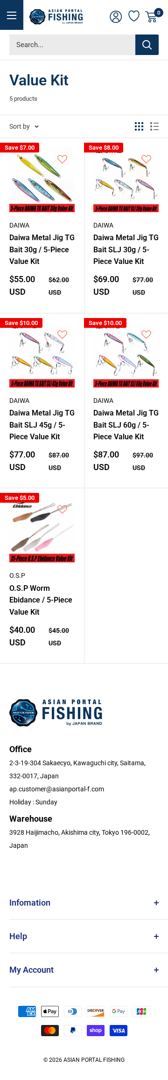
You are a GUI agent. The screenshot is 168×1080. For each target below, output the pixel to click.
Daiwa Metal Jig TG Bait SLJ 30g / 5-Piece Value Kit (126, 249)
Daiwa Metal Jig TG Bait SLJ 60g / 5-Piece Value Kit (126, 424)
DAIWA (19, 225)
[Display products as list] (154, 126)
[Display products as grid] (139, 126)
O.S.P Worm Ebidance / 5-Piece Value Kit (40, 600)
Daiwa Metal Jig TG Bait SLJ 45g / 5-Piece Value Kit (42, 424)
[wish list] (134, 15)
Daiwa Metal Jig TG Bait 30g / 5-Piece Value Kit (42, 249)
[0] (151, 16)
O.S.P (17, 575)
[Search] (147, 45)
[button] (62, 159)
